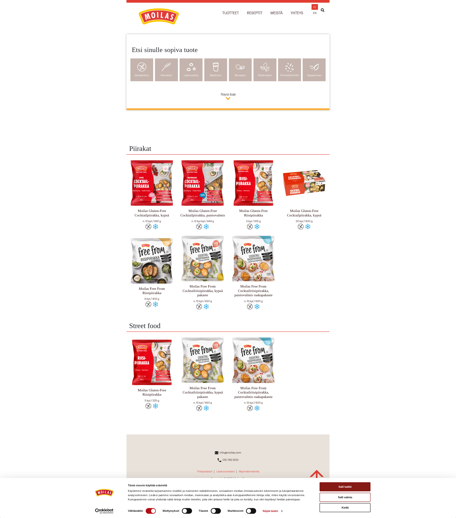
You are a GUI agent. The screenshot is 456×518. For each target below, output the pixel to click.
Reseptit (254, 12)
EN (315, 13)
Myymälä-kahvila (249, 471)
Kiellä (345, 507)
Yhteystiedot (204, 471)
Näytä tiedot (270, 510)
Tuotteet (230, 12)
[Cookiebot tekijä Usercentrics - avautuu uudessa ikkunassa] (104, 511)
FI (315, 7)
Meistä (276, 12)
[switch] (187, 511)
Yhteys (297, 12)
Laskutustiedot (225, 471)
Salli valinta (345, 497)
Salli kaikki (345, 486)
